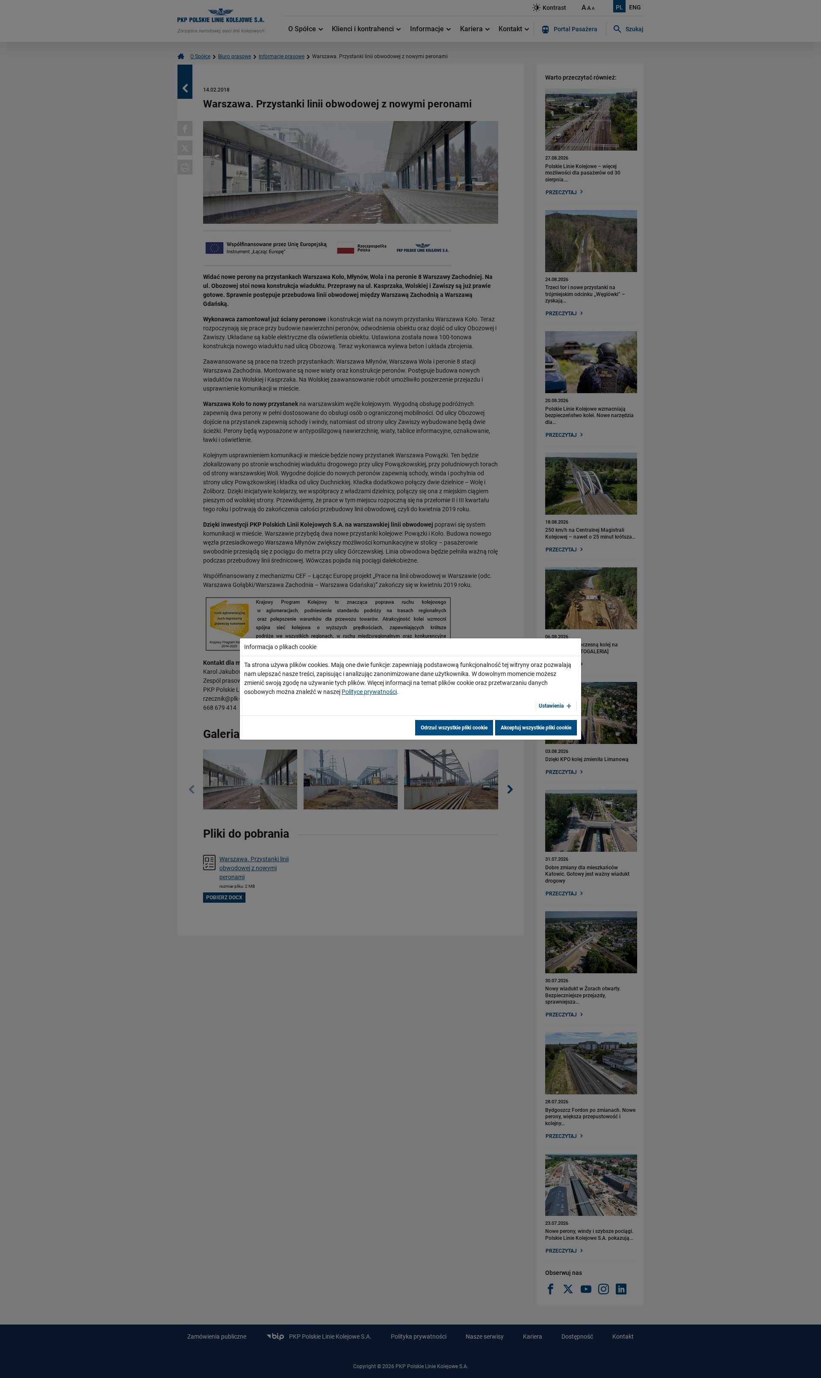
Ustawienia (551, 706)
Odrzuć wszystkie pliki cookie (454, 728)
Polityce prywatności (369, 691)
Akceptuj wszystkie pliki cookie (536, 728)
